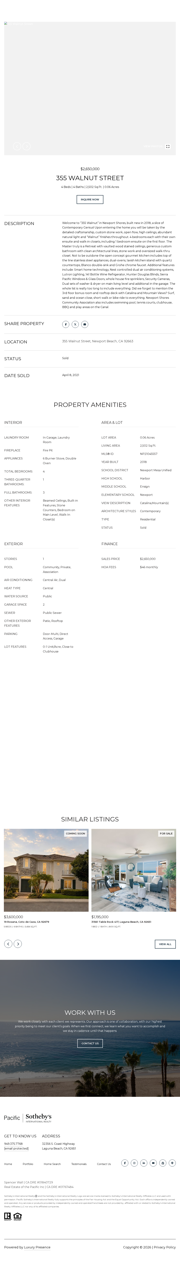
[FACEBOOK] (124, 1163)
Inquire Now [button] (90, 199)
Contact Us (104, 1164)
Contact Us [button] (90, 1043)
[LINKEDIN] (143, 1163)
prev (17, 146)
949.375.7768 (13, 1143)
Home (8, 1164)
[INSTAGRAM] (134, 1163)
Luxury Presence (37, 1247)
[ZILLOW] (162, 1163)
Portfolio (28, 1164)
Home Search (52, 1164)
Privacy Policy (165, 1247)
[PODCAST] (172, 1163)
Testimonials (78, 1164)
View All (165, 944)
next (26, 146)
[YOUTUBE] (153, 1163)
